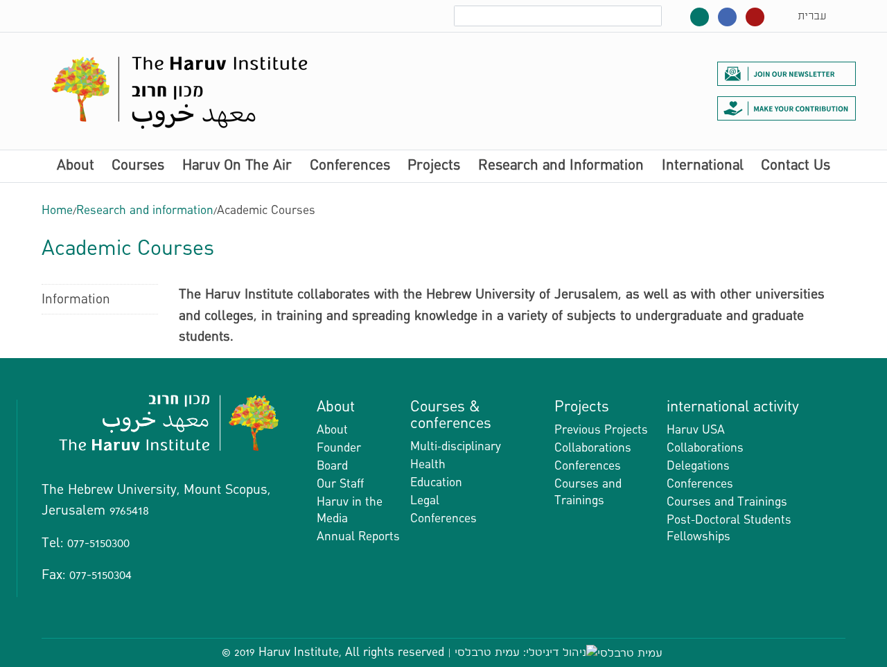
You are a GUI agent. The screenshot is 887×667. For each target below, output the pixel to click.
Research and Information (561, 166)
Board (332, 465)
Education (436, 482)
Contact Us (795, 166)
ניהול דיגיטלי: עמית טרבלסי (520, 652)
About (75, 166)
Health (428, 464)
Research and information (144, 210)
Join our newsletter (786, 73)
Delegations (698, 465)
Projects (433, 166)
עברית (812, 16)
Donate (786, 108)
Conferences (350, 166)
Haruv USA (696, 429)
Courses (138, 166)
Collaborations (592, 447)
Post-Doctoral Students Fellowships (729, 528)
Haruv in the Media (350, 510)
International (703, 166)
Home (57, 210)
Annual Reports (358, 536)
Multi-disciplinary (455, 446)
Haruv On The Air (237, 166)
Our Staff (340, 483)
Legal (424, 500)
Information (76, 299)
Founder (339, 447)
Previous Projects (601, 429)
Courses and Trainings (588, 492)
